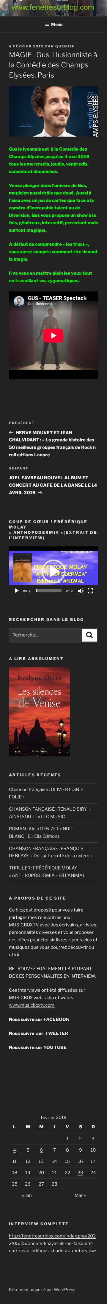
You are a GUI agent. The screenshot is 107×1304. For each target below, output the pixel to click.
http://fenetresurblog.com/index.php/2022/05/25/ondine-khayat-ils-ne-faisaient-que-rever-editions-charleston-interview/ (52, 1243)
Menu (56, 24)
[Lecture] (17, 591)
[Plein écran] (90, 591)
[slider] (49, 590)
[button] (53, 571)
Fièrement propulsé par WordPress (42, 1289)
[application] (53, 571)
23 (80, 1172)
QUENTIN (65, 46)
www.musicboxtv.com (32, 1005)
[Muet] (81, 591)
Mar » (80, 1195)
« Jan (27, 1195)
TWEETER (56, 1033)
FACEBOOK (56, 1019)
